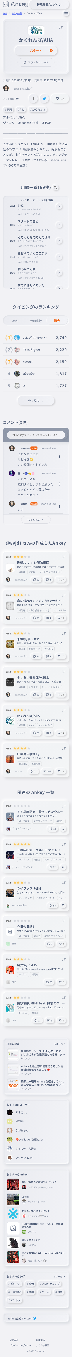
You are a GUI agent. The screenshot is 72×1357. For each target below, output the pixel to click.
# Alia (21, 109)
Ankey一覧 (17, 13)
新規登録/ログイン (49, 4)
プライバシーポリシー (20, 1345)
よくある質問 (42, 1345)
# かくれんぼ (37, 109)
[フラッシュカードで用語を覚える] (56, 187)
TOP (5, 13)
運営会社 (13, 1340)
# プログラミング (50, 1283)
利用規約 (40, 1340)
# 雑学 (59, 1292)
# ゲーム (44, 1292)
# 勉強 (30, 1283)
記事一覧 (58, 1043)
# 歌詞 (8, 109)
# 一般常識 (14, 1292)
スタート (36, 50)
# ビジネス (14, 1283)
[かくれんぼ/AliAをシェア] (44, 98)
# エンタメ (14, 1300)
